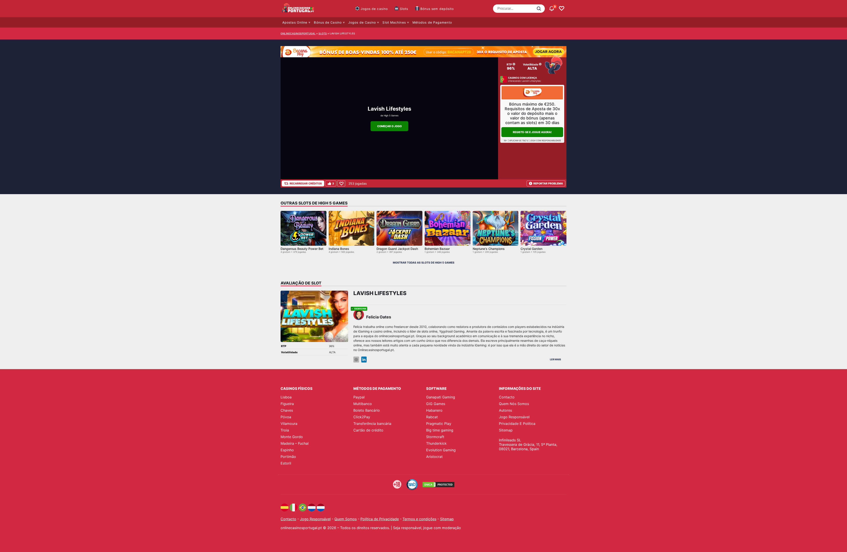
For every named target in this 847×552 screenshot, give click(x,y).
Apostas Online (294, 22)
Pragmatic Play (438, 423)
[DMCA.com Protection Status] (438, 484)
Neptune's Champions (489, 249)
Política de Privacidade (379, 519)
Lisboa (286, 397)
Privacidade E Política (517, 423)
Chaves (287, 410)
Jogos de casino (374, 9)
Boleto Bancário (366, 410)
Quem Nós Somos (514, 403)
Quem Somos (345, 519)
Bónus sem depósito (437, 9)
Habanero (434, 410)
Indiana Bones (339, 249)
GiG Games (435, 403)
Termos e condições (419, 519)
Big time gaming (439, 430)
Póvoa (286, 417)
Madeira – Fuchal (295, 443)
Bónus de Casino (328, 22)
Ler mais (555, 359)
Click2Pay (361, 417)
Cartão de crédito (368, 430)
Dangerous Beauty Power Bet (302, 249)
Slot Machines (394, 22)
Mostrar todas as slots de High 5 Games (423, 262)
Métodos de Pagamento (432, 22)
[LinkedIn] (364, 359)
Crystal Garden (531, 249)
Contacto (507, 397)
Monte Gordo (292, 437)
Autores (505, 410)
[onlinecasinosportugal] (298, 8)
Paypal (359, 397)
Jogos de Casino (362, 22)
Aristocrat (434, 456)
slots (323, 33)
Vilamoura (289, 423)
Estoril (286, 463)
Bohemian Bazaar (437, 249)
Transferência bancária (372, 423)
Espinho (287, 450)
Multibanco (362, 403)
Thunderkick (436, 443)
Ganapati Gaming (440, 397)
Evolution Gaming (441, 450)
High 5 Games (391, 115)
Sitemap (506, 430)
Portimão (288, 456)
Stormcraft (435, 437)
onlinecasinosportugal (298, 33)
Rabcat (432, 417)
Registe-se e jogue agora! (532, 132)
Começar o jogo (389, 126)
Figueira (287, 403)
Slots (404, 9)
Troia (285, 430)
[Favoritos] (562, 9)
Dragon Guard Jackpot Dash (397, 249)
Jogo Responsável (514, 417)
